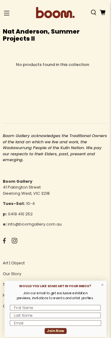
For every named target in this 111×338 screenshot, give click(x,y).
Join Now (55, 330)
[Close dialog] (102, 285)
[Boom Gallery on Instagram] (14, 242)
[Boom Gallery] (55, 12)
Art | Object (14, 263)
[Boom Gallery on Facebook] (4, 242)
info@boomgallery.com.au (35, 224)
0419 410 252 (20, 214)
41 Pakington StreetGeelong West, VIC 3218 (26, 190)
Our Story (12, 274)
